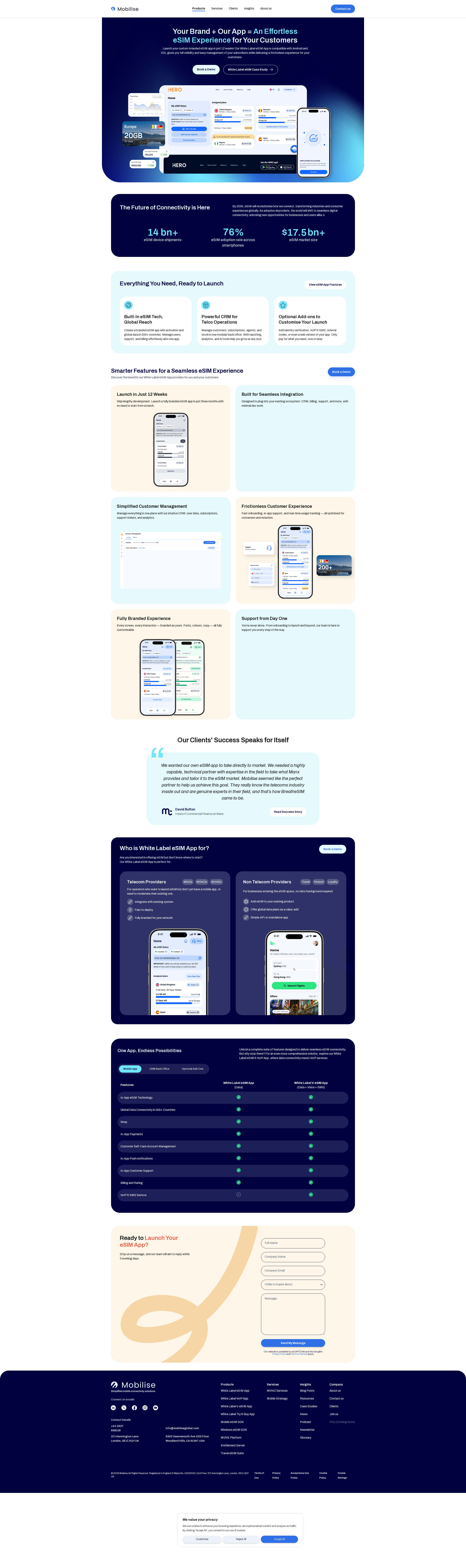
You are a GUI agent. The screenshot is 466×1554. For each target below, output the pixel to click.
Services (217, 8)
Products (198, 8)
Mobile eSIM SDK (232, 1421)
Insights (249, 8)
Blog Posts (307, 1390)
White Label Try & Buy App (238, 1414)
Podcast (305, 1421)
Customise (202, 1539)
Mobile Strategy (277, 1398)
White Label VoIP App (234, 1398)
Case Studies (308, 1406)
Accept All (279, 1539)
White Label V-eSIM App (236, 1406)
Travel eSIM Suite (232, 1453)
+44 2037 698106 (117, 1428)
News (304, 1414)
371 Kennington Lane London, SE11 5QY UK (125, 1438)
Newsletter (307, 1429)
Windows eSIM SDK (234, 1429)
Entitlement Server (233, 1445)
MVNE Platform (231, 1437)
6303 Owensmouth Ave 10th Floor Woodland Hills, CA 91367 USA (187, 1438)
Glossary (305, 1437)
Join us (333, 1414)
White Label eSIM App (235, 1390)
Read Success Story (288, 811)
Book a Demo (206, 69)
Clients (233, 8)
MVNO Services (277, 1390)
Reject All (241, 1539)
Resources (307, 1398)
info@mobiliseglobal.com (182, 1428)
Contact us (343, 8)
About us (266, 8)
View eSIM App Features (325, 284)
